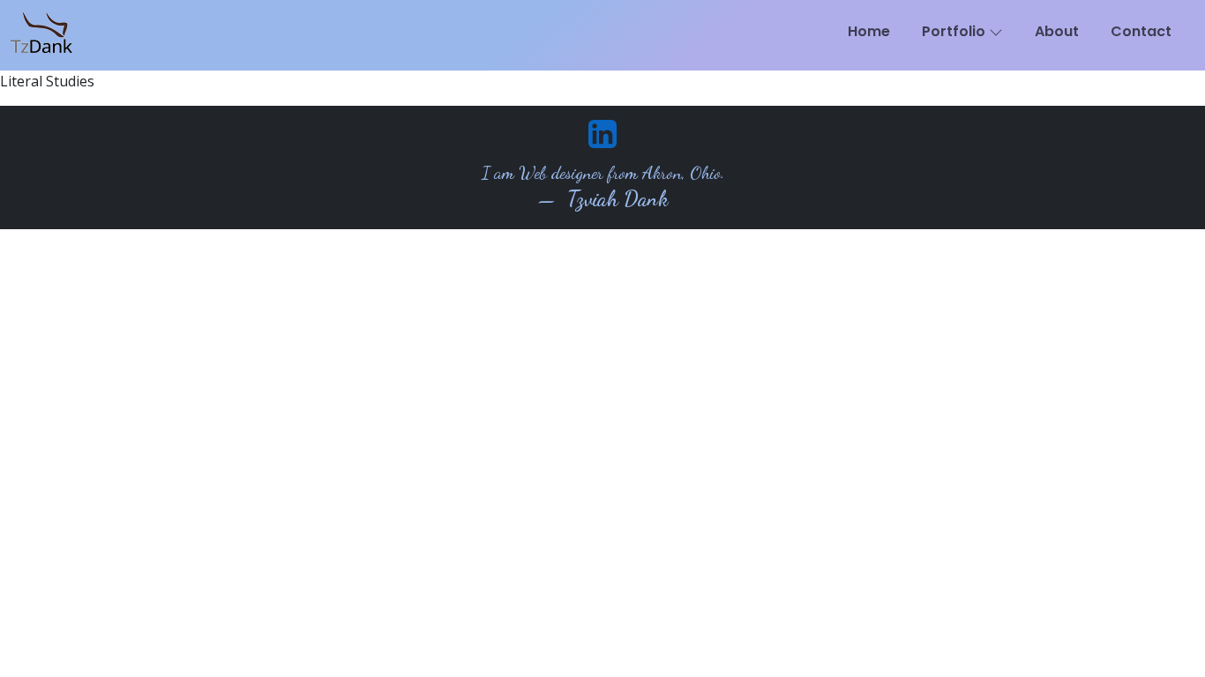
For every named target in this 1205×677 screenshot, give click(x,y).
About (1057, 31)
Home (869, 31)
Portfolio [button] (955, 31)
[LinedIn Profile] (602, 132)
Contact (1141, 31)
